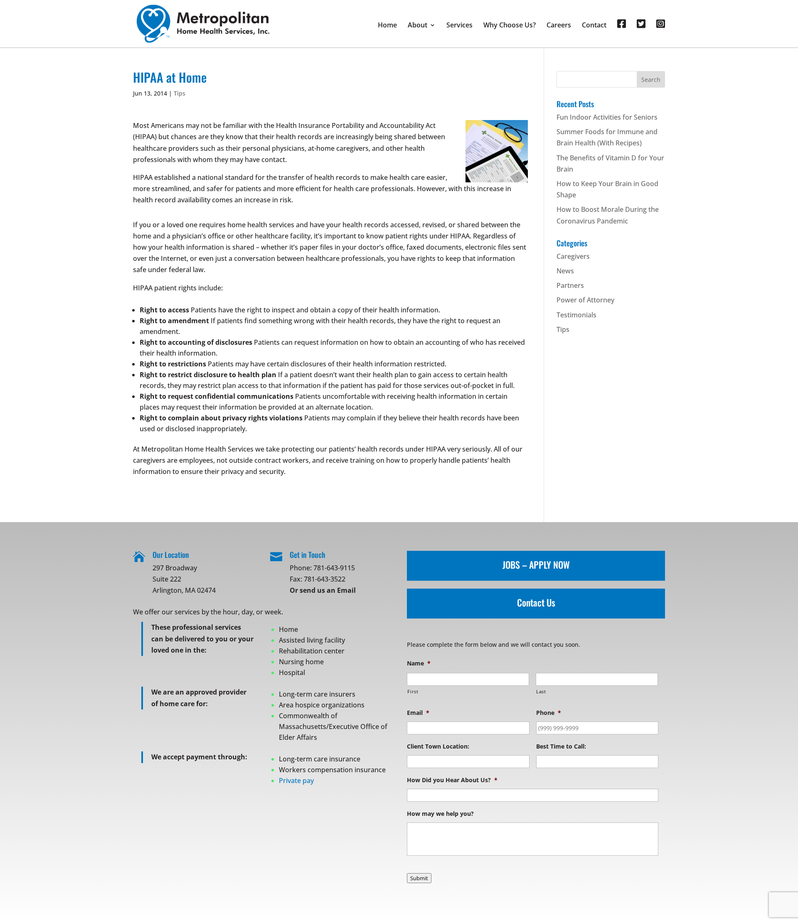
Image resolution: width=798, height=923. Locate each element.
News (565, 270)
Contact (594, 25)
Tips (179, 93)
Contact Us (536, 602)
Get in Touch (307, 554)
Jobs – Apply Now (536, 564)
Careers (559, 25)
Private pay (296, 780)
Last (541, 691)
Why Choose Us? (509, 25)
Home (387, 25)
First (412, 691)
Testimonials (576, 314)
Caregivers (573, 256)
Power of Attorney (585, 299)
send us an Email (328, 590)
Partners (570, 285)
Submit (419, 878)
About (417, 25)
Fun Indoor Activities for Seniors (607, 117)
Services (459, 25)
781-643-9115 (334, 567)
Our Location (171, 554)
